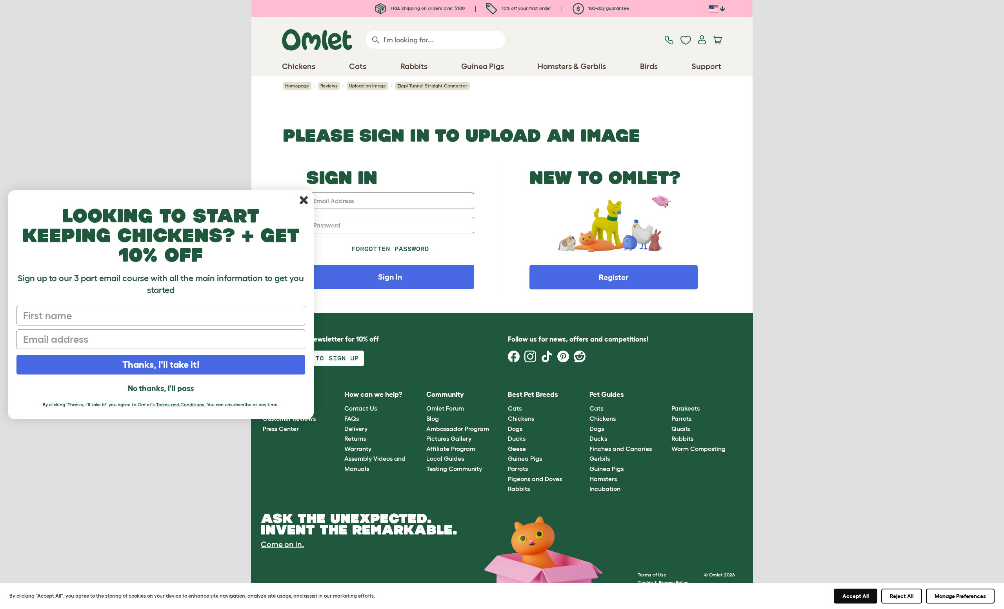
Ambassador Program (457, 428)
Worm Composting (698, 448)
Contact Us (360, 408)
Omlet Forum (445, 408)
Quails (680, 428)
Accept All (855, 596)
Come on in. (282, 544)
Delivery (355, 428)
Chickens (521, 418)
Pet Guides (606, 394)
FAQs (351, 418)
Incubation (604, 488)
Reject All (901, 596)
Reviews (329, 85)
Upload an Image (367, 85)
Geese (517, 448)
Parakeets (685, 408)
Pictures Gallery (448, 438)
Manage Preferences (960, 596)
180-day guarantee (608, 8)
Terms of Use (652, 574)
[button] (665, 395)
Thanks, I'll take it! (161, 364)
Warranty (357, 448)
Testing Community (454, 468)
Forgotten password (390, 249)
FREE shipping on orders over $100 (427, 8)
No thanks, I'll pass (161, 388)
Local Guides (445, 458)
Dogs (515, 428)
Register (614, 277)
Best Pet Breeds (533, 394)
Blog (432, 418)
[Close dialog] (304, 200)
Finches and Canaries (620, 448)
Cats (515, 408)
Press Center (281, 428)
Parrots (518, 468)
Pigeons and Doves (535, 478)
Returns (355, 438)
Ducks (517, 438)
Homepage (297, 85)
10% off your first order (525, 8)
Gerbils (599, 458)
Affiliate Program (450, 448)
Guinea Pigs (525, 458)
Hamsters (603, 478)
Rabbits (519, 488)
